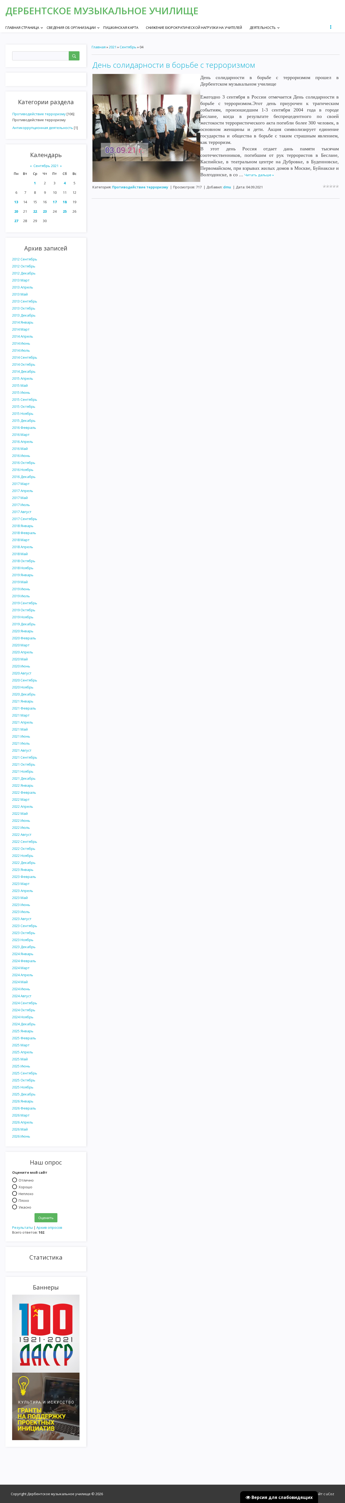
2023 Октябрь (23, 932)
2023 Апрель (22, 890)
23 (45, 211)
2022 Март (21, 799)
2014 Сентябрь (24, 357)
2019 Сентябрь (24, 602)
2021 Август (22, 750)
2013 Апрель (22, 287)
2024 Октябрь (23, 1009)
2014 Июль (21, 350)
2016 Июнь (21, 455)
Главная (99, 47)
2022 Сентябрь (24, 841)
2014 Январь (22, 322)
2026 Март (21, 1115)
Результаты (22, 1227)
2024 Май (20, 981)
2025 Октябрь (23, 1080)
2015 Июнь (21, 392)
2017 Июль (21, 504)
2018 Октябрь (23, 560)
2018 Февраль (24, 532)
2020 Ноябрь (22, 687)
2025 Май (20, 1059)
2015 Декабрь (24, 420)
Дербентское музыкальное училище (101, 10)
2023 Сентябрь (24, 925)
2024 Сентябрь (24, 1002)
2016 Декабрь (24, 476)
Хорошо (25, 1186)
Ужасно (25, 1207)
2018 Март (21, 539)
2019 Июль (21, 595)
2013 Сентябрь (24, 301)
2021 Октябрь (23, 764)
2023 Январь (22, 869)
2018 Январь (22, 525)
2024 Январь (22, 953)
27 (16, 220)
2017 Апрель (22, 490)
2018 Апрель (22, 546)
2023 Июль (21, 911)
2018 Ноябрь (22, 567)
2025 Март (21, 1045)
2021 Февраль (24, 708)
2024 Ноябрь (22, 1017)
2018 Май (20, 553)
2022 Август (22, 834)
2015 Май (20, 385)
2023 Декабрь (24, 946)
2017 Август (22, 511)
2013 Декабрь (24, 315)
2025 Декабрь (24, 1094)
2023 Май (20, 897)
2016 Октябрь (23, 462)
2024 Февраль (24, 960)
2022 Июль (21, 827)
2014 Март (21, 329)
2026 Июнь (21, 1136)
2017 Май (20, 497)
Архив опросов (49, 1227)
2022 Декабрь (24, 862)
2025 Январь (22, 1031)
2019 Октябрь (23, 610)
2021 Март (21, 715)
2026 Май (20, 1129)
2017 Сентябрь (24, 518)
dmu (227, 187)
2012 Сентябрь (24, 259)
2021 (112, 47)
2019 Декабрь (24, 624)
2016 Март (21, 434)
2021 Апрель (22, 722)
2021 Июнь (21, 736)
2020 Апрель (22, 652)
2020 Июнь (21, 666)
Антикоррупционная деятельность (42, 127)
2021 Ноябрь (22, 771)
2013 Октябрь (23, 308)
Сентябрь (128, 47)
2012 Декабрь (24, 273)
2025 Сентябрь (24, 1073)
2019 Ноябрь (22, 617)
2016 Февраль (24, 427)
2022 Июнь (21, 820)
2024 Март (21, 967)
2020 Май (20, 659)
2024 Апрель (22, 974)
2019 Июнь (21, 588)
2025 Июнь (21, 1066)
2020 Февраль (24, 638)
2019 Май (20, 581)
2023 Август (22, 918)
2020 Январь (22, 631)
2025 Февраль (24, 1038)
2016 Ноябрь (22, 469)
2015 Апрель (22, 378)
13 (16, 201)
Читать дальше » (259, 174)
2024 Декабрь (24, 1024)
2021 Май (20, 729)
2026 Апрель (22, 1122)
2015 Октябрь (23, 406)
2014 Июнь (21, 343)
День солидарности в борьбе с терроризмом (173, 65)
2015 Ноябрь (22, 413)
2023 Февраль (24, 876)
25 (65, 211)
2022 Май (20, 813)
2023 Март (21, 883)
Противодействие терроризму (39, 113)
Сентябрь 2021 (45, 165)
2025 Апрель (22, 1052)
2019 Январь (22, 574)
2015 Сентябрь (24, 399)
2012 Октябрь (23, 266)
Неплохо (26, 1193)
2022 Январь (22, 785)
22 (35, 211)
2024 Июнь (21, 988)
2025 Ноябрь (22, 1087)
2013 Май (20, 294)
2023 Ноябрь (22, 939)
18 (65, 201)
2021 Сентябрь (24, 757)
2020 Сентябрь (24, 680)
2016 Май (20, 448)
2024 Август (22, 995)
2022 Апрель (22, 806)
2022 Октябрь (23, 848)
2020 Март (21, 645)
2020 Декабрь (24, 694)
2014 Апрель (22, 336)
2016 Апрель (22, 441)
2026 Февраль (24, 1108)
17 (55, 201)
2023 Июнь (21, 904)
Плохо (24, 1200)
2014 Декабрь (24, 371)
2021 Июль (21, 743)
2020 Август (22, 673)
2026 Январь (22, 1101)
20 (16, 211)
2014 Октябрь (23, 364)
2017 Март (21, 483)
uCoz (330, 1493)
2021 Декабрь (24, 778)
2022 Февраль (24, 792)
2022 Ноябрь (22, 855)
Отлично (26, 1180)
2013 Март (21, 280)
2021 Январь (22, 701)
